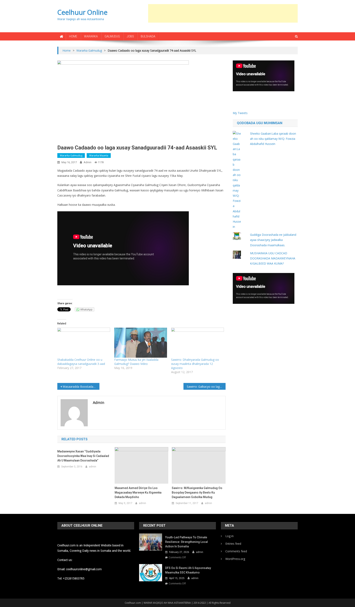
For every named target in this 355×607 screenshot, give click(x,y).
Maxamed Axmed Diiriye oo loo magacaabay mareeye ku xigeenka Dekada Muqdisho (138, 492)
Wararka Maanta (98, 155)
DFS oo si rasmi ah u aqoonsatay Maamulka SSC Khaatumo (188, 570)
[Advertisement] (223, 13)
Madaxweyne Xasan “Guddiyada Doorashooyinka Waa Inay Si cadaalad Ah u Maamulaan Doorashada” (83, 456)
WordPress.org (235, 559)
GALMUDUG (112, 36)
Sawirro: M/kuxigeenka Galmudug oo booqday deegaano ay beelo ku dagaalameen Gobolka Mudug (197, 492)
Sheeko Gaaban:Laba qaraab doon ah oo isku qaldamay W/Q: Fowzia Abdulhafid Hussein (273, 139)
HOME (73, 36)
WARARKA (91, 36)
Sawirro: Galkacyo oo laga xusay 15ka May (206, 386)
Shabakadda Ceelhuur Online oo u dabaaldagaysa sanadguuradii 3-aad (81, 362)
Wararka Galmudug (71, 155)
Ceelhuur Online (82, 12)
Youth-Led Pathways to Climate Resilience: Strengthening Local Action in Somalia (186, 542)
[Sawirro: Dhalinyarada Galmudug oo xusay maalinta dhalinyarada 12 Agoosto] (197, 343)
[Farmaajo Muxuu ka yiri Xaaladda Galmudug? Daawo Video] (140, 343)
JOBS (130, 36)
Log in (229, 536)
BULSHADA (148, 36)
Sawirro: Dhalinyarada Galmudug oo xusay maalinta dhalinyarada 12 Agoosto (195, 364)
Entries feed (233, 544)
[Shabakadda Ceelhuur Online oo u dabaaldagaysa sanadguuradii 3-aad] (83, 343)
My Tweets (240, 113)
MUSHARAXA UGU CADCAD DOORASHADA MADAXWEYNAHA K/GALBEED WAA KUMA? (272, 258)
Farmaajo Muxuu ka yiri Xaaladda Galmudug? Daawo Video (136, 362)
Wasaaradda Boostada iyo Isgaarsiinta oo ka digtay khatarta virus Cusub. (81, 386)
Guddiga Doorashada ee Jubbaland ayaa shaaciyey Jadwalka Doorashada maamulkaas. (273, 240)
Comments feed (236, 551)
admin (87, 162)
